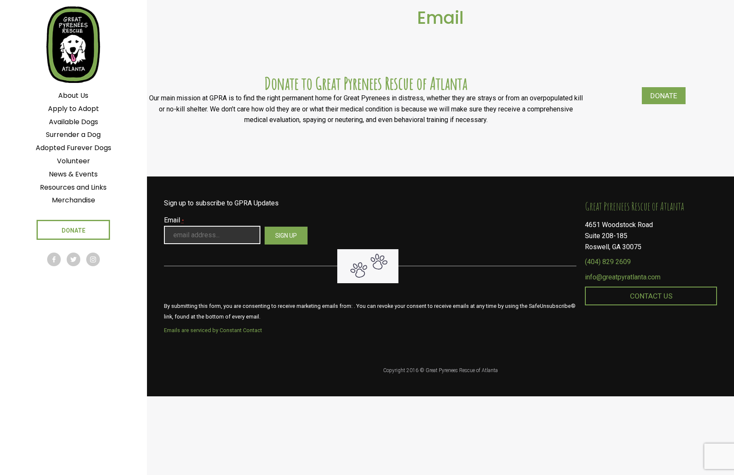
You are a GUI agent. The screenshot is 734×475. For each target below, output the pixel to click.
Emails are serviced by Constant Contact (213, 330)
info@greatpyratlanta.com (623, 277)
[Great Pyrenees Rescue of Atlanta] (73, 44)
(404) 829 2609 (608, 262)
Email (174, 220)
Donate (663, 95)
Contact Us (651, 296)
